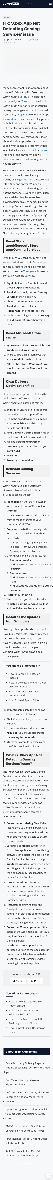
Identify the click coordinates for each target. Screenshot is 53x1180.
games (44, 150)
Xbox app (26, 101)
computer (9, 159)
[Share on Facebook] (25, 82)
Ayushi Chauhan (14, 39)
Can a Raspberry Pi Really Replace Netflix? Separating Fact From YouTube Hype (26, 1067)
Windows (12, 119)
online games (19, 179)
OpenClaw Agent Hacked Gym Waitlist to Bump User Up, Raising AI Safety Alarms (26, 1114)
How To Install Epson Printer (24, 700)
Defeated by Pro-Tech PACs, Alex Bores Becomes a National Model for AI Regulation (26, 1097)
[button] (48, 1175)
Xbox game (29, 271)
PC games (22, 114)
